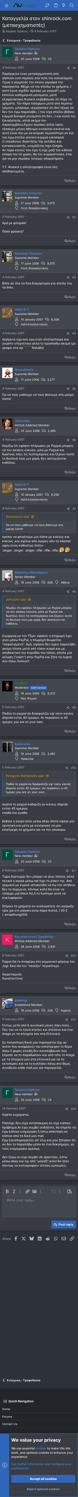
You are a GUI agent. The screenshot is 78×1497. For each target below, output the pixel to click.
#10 (73, 767)
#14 (73, 1109)
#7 (74, 508)
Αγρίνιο (66, 1010)
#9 (74, 707)
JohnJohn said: (16, 599)
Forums (7, 1416)
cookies (41, 1448)
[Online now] (11, 201)
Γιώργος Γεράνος (17, 31)
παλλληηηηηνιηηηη (34, 324)
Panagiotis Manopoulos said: (25, 775)
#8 (74, 591)
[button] (6, 5)
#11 (74, 870)
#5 (74, 388)
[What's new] (63, 5)
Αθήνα (65, 582)
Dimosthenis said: (18, 516)
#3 (74, 277)
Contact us (9, 1424)
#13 (73, 1019)
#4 (74, 333)
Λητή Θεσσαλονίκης (34, 208)
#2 (74, 217)
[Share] (68, 68)
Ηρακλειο (27, 758)
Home (6, 1409)
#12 (73, 955)
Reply (72, 180)
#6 (74, 440)
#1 (74, 68)
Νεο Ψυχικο (29, 698)
